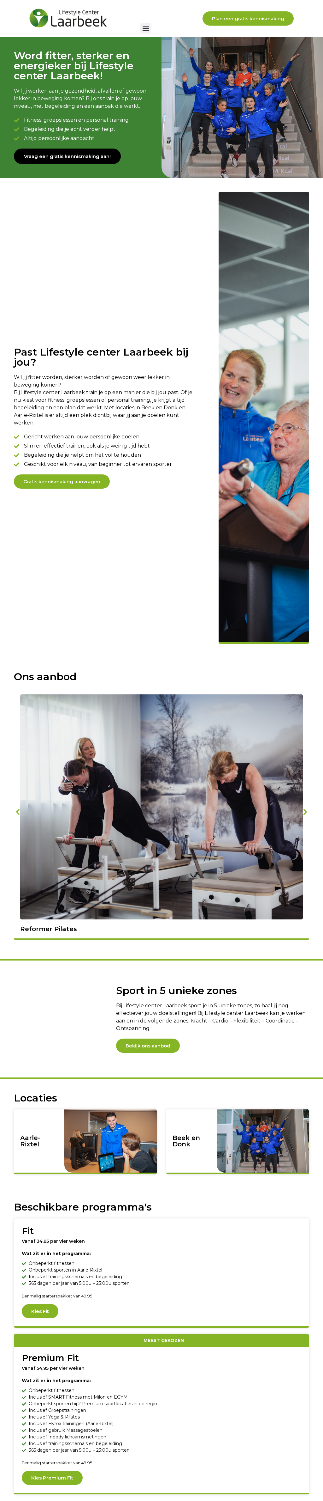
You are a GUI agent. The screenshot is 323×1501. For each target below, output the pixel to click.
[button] (145, 28)
